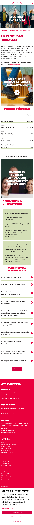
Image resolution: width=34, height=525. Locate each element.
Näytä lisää (16, 369)
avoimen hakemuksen (16, 64)
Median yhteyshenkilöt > (8, 431)
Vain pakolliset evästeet (17, 517)
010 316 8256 (10, 237)
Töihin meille (14, 30)
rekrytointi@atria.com (11, 234)
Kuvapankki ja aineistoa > (8, 433)
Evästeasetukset (17, 521)
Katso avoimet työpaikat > (8, 413)
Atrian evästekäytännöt (8, 508)
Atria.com (5, 30)
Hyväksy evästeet (17, 513)
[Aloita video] (17, 92)
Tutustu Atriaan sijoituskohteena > (10, 398)
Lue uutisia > (4, 429)
